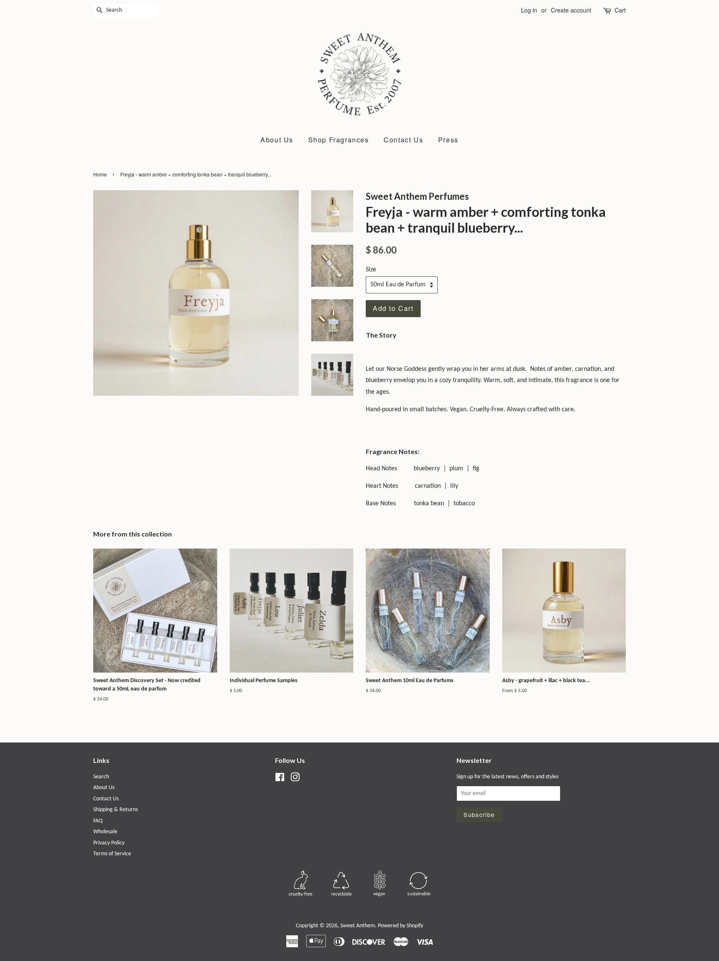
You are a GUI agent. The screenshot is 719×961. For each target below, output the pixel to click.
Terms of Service (112, 854)
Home (100, 174)
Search (101, 777)
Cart (620, 10)
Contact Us (403, 139)
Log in (529, 10)
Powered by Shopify (400, 926)
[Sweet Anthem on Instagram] (295, 779)
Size (371, 269)
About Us (276, 139)
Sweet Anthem (357, 926)
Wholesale (105, 831)
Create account (571, 10)
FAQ (97, 821)
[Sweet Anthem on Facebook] (280, 779)
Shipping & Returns (115, 809)
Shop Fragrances (338, 139)
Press (448, 139)
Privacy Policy (108, 843)
